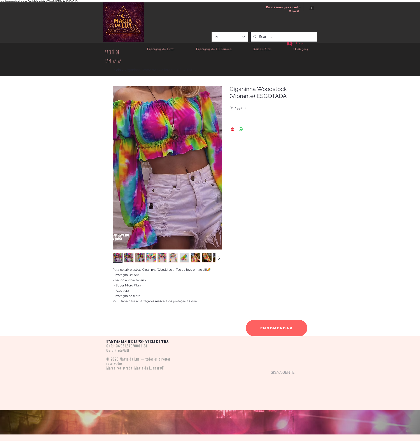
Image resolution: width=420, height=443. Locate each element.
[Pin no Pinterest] (232, 129)
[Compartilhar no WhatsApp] (240, 129)
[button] (311, 7)
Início (117, 70)
